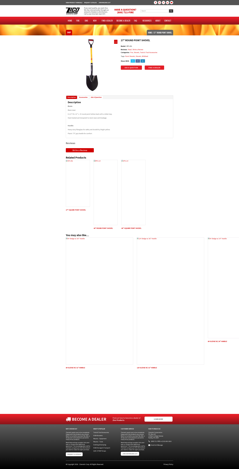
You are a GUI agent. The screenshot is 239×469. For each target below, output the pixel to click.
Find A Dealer (107, 20)
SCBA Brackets (98, 435)
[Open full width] (115, 41)
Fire (78, 20)
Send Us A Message (157, 445)
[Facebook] (138, 61)
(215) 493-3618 (166, 441)
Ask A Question (131, 67)
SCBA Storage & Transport (101, 448)
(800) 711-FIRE (155, 441)
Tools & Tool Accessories (148, 52)
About (157, 20)
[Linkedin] (143, 61)
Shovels (136, 52)
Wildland (145, 56)
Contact (167, 20)
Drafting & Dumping (99, 445)
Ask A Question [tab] (96, 97)
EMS (86, 20)
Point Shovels (130, 56)
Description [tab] (71, 97)
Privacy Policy (168, 464)
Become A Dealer (123, 20)
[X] (133, 61)
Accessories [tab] (83, 97)
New (95, 20)
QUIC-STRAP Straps (99, 451)
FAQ (135, 20)
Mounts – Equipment (100, 439)
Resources (147, 20)
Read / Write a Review (135, 50)
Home (70, 20)
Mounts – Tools (98, 442)
